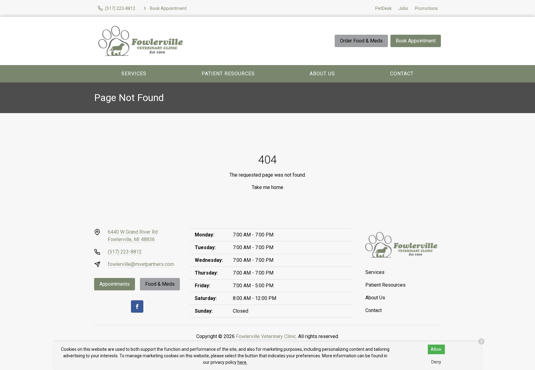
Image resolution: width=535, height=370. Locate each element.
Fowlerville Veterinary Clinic (266, 336)
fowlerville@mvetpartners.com (141, 264)
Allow (436, 349)
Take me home (267, 187)
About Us (322, 74)
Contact (402, 74)
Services (133, 74)
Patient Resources (228, 74)
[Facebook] (137, 306)
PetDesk (383, 8)
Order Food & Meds (361, 41)
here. (242, 362)
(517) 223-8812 (125, 252)
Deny (436, 361)
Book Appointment (416, 41)
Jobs (403, 8)
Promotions (426, 8)
